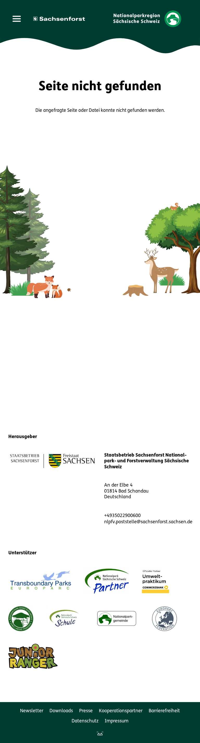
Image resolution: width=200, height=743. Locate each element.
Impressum (116, 721)
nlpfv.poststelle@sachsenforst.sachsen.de (148, 522)
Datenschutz (85, 721)
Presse (86, 711)
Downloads (61, 711)
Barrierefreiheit (164, 711)
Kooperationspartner (120, 711)
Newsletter (31, 711)
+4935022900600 (122, 516)
